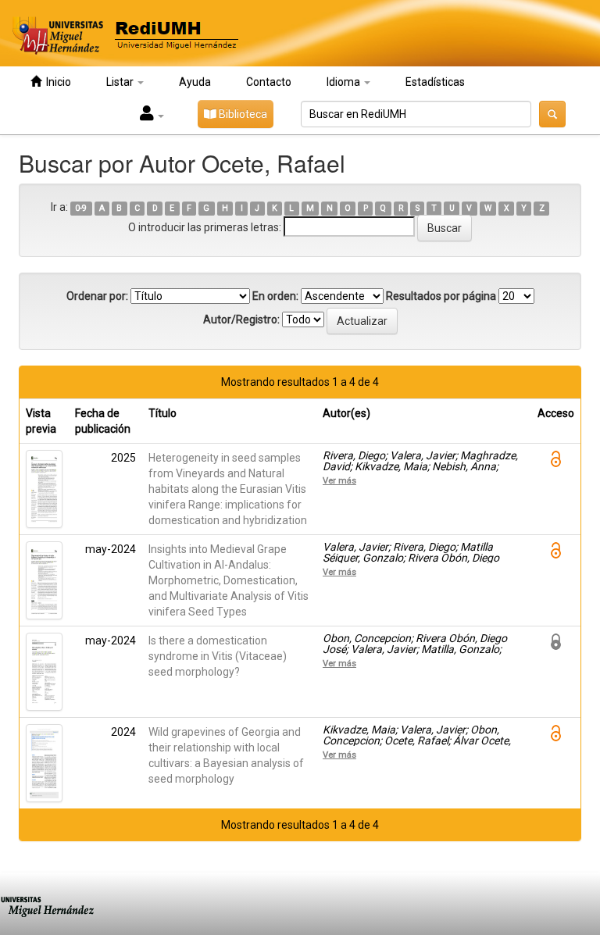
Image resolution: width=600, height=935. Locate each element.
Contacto (268, 82)
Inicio (56, 82)
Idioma (344, 82)
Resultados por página (441, 296)
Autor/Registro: (241, 319)
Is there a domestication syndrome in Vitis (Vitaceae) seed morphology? (217, 656)
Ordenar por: (97, 296)
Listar (121, 82)
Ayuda (195, 82)
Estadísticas (435, 82)
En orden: (275, 296)
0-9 (81, 208)
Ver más (339, 480)
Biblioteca (241, 114)
